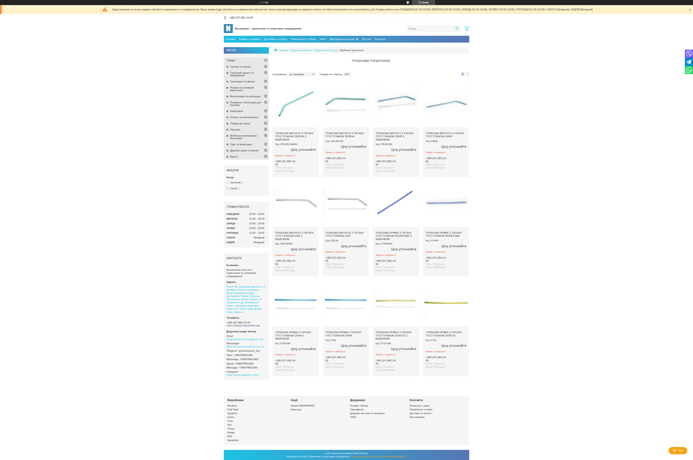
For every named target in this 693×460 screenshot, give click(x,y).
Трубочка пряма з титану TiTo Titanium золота (444, 334)
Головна (230, 39)
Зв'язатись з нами (419, 405)
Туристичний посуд (325, 50)
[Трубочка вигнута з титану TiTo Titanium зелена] (346, 104)
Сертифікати (357, 409)
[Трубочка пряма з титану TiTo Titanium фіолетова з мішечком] (396, 204)
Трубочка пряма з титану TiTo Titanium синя (343, 334)
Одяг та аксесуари (241, 144)
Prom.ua (364, 453)
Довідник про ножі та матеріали (367, 413)
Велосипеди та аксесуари (245, 96)
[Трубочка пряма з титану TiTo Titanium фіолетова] (446, 204)
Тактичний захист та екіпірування (242, 74)
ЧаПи (323, 39)
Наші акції (296, 409)
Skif (229, 425)
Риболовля (236, 111)
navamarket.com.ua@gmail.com (244, 339)
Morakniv (232, 405)
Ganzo (230, 417)
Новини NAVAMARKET (303, 405)
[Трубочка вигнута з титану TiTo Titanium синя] (446, 104)
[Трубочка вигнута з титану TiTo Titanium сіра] (346, 204)
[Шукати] (457, 28)
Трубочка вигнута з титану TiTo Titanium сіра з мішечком (294, 236)
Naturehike (233, 440)
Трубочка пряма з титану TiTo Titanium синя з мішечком (293, 335)
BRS (229, 436)
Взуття (234, 156)
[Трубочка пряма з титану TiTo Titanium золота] (446, 303)
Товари (283, 50)
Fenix (230, 421)
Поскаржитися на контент (364, 456)
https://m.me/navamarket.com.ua (245, 346)
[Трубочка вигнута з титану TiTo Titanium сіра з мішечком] (296, 204)
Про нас (366, 39)
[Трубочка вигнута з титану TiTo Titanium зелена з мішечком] (296, 104)
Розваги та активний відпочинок (242, 89)
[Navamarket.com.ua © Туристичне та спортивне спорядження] (228, 28)
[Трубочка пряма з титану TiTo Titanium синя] (346, 303)
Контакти (380, 39)
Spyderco (232, 413)
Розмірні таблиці (359, 405)
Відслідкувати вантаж (342, 39)
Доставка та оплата (275, 39)
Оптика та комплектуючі (244, 117)
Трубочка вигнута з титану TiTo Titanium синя (445, 135)
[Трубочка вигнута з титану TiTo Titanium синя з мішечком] (396, 104)
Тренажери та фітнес (242, 81)
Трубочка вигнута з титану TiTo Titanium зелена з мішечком (294, 136)
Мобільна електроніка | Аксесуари (243, 137)
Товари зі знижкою (250, 39)
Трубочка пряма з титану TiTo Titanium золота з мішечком (393, 335)
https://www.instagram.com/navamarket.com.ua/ (244, 374)
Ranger (231, 432)
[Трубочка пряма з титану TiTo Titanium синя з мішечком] (296, 303)
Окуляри (235, 129)
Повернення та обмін (303, 39)
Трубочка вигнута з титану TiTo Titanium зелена (344, 135)
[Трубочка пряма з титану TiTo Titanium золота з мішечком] (396, 303)
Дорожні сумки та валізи (244, 150)
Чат (680, 450)
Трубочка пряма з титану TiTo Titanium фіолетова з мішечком (394, 236)
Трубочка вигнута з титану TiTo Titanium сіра (344, 234)
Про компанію (417, 417)
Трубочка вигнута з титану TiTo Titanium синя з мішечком (395, 136)
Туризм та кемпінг (301, 50)
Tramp (230, 428)
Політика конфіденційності (393, 456)
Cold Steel (232, 409)
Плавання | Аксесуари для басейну (245, 103)
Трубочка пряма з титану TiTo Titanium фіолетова (444, 234)
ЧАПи (353, 417)
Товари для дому (240, 123)
